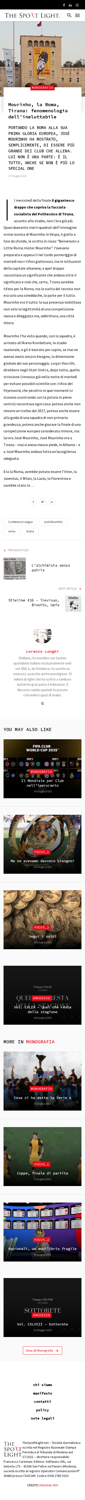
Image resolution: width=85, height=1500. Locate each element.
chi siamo (42, 1385)
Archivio (41, 998)
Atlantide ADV (48, 1485)
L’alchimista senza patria (51, 567)
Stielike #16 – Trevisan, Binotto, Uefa (33, 602)
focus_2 (41, 927)
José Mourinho (53, 522)
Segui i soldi (42, 936)
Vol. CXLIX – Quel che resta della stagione (42, 1009)
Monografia (42, 87)
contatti (42, 1401)
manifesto (42, 1393)
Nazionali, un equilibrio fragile (42, 1248)
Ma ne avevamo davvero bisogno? (42, 861)
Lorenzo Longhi (42, 651)
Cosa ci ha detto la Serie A (42, 1097)
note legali (42, 1418)
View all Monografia (39, 1350)
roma (11, 531)
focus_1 (41, 852)
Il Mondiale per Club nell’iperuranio (42, 783)
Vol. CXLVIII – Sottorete (42, 1324)
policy (42, 1410)
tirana (30, 531)
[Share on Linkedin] (51, 502)
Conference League (20, 522)
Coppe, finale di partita (42, 1173)
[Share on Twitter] (42, 502)
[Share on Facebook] (33, 502)
